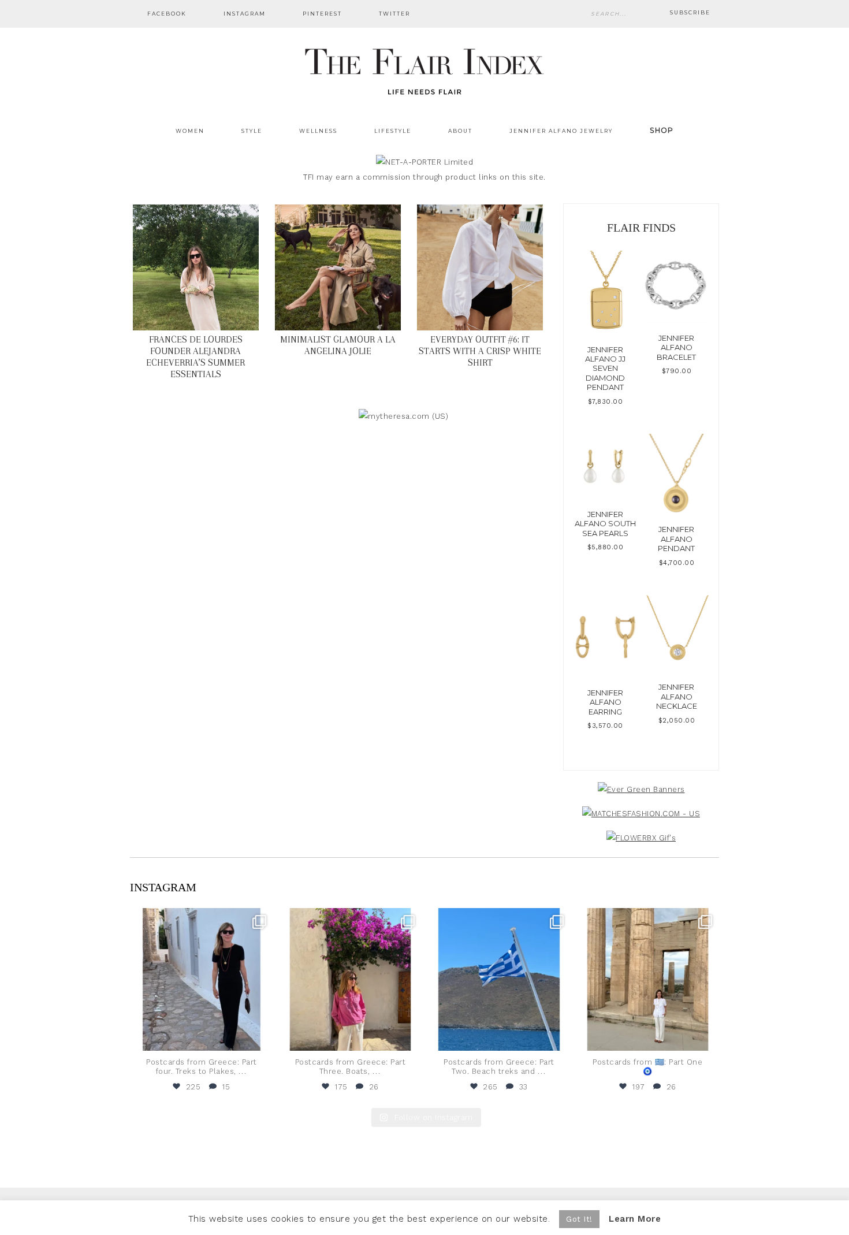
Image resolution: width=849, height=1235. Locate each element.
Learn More (635, 1219)
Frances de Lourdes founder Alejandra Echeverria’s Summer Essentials (195, 357)
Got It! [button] (579, 1219)
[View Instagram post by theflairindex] (261, 1036)
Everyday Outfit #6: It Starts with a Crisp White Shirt (480, 351)
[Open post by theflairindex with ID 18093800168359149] (499, 979)
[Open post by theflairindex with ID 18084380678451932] (201, 979)
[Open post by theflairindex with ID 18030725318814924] (648, 979)
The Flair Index (424, 69)
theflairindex (200, 918)
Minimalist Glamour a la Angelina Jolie (338, 345)
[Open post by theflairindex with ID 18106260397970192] (350, 979)
